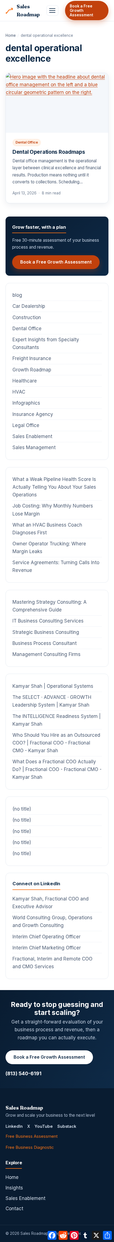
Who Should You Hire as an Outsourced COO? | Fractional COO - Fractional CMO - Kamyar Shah (56, 742)
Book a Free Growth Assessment (81, 10)
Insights (14, 1188)
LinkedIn (14, 1126)
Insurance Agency (32, 414)
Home (11, 35)
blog (17, 295)
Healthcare (24, 381)
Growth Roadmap (31, 370)
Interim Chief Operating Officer (46, 936)
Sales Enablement (32, 436)
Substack (66, 1126)
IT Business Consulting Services (48, 621)
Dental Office (26, 142)
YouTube (44, 1126)
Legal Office (25, 425)
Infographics (26, 403)
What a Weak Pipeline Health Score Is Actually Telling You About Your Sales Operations (54, 487)
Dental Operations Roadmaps (48, 152)
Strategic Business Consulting (45, 632)
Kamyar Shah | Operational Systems (52, 686)
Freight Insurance (31, 358)
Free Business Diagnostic (30, 1147)
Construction (26, 317)
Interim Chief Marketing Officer (46, 948)
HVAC (18, 392)
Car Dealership (28, 306)
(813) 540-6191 (24, 1073)
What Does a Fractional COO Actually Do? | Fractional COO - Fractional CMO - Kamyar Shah (57, 769)
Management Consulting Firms (46, 654)
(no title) (21, 809)
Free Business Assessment (32, 1136)
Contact (14, 1208)
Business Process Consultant (44, 643)
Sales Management (34, 447)
